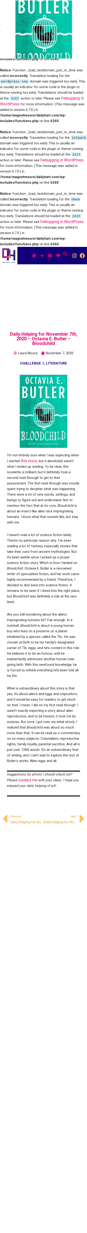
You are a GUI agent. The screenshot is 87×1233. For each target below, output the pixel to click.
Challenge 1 (32, 363)
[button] (65, 254)
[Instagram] (74, 255)
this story (29, 460)
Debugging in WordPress (62, 160)
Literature (56, 363)
